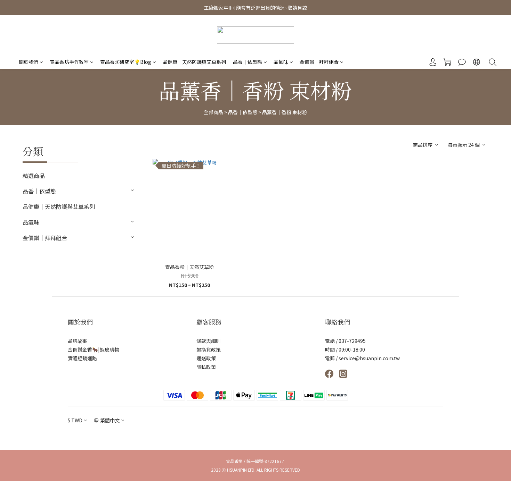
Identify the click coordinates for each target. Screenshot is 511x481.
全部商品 (213, 112)
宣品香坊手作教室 (69, 61)
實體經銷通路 (82, 358)
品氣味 (281, 61)
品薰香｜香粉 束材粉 (284, 112)
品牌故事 (77, 340)
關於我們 (28, 61)
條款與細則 (208, 340)
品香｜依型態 (247, 61)
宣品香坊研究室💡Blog (125, 61)
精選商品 (34, 175)
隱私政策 (206, 366)
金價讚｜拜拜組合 (319, 61)
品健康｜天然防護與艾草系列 (194, 61)
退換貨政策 (208, 349)
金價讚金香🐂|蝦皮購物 (93, 349)
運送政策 (206, 358)
